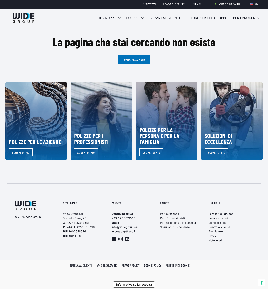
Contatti (149, 4)
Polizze (132, 18)
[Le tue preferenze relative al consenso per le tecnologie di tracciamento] (261, 282)
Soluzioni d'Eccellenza (175, 227)
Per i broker (244, 18)
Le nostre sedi (218, 222)
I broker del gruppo (221, 214)
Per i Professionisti (172, 218)
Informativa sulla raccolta (134, 284)
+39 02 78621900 (123, 218)
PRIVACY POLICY (131, 266)
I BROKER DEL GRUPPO (209, 18)
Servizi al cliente (165, 18)
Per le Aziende (169, 214)
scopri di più (21, 152)
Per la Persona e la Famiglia (178, 222)
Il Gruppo (107, 18)
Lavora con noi (174, 4)
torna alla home (134, 59)
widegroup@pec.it (124, 231)
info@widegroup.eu (125, 227)
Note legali (215, 240)
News (197, 4)
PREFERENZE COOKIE (178, 266)
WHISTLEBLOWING (107, 266)
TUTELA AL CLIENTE (81, 266)
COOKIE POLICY (152, 266)
